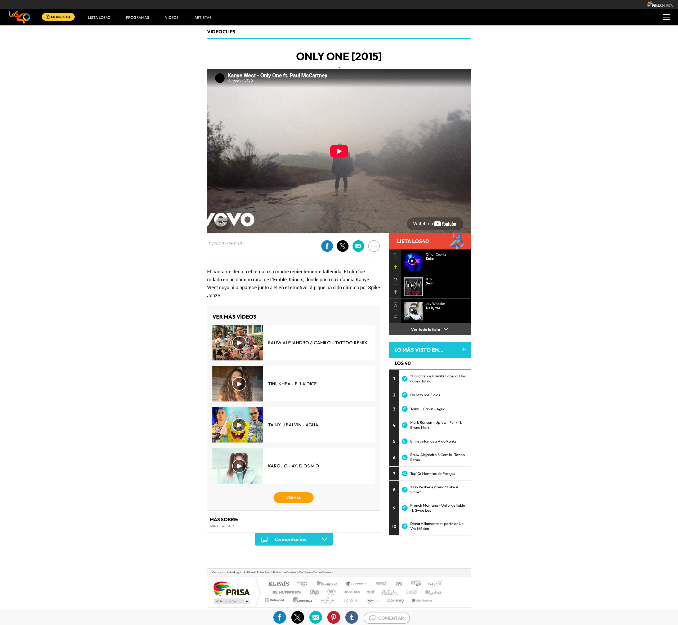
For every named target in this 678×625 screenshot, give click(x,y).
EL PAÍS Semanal (390, 592)
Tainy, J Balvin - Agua (293, 424)
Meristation (421, 600)
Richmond (275, 600)
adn (413, 584)
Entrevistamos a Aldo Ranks (433, 441)
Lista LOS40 (99, 17)
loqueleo (396, 600)
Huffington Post (285, 592)
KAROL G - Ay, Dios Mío (293, 465)
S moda (372, 600)
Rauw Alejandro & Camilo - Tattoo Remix (317, 342)
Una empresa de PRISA (231, 588)
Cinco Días (350, 592)
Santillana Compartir (357, 584)
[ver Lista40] (412, 260)
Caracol (433, 584)
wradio (330, 592)
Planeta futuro (409, 592)
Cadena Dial (370, 592)
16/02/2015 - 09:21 (226, 243)
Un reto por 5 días (425, 394)
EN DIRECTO (60, 17)
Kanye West (220, 525)
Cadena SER (379, 584)
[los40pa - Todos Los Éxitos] (19, 17)
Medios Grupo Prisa (231, 601)
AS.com (396, 584)
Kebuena (428, 592)
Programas (137, 17)
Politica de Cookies (284, 572)
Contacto (218, 572)
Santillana (328, 584)
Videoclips (221, 32)
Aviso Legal (234, 572)
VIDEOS (172, 17)
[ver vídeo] (412, 285)
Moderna (301, 600)
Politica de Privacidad (257, 572)
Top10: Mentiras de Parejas (432, 473)
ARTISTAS (203, 17)
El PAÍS (278, 584)
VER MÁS (293, 497)
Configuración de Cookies (315, 572)
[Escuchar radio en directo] (48, 17)
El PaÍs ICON (350, 600)
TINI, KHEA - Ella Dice (292, 383)
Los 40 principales (304, 584)
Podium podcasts (327, 600)
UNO (315, 592)
